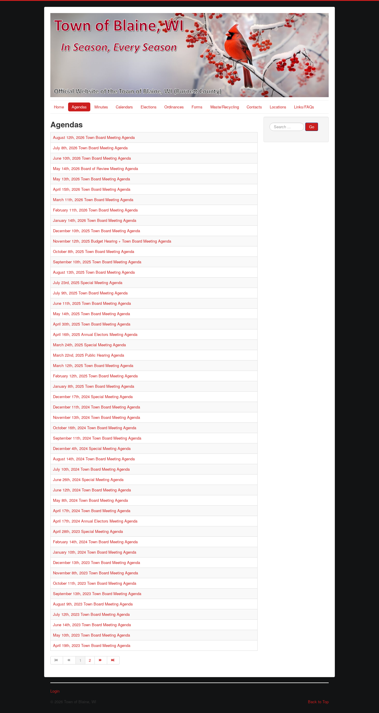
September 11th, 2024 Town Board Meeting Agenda (97, 438)
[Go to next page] (101, 660)
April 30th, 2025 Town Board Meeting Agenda (91, 324)
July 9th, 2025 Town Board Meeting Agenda (90, 293)
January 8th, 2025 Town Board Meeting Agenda (93, 386)
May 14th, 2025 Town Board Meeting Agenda (91, 313)
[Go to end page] (113, 660)
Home (59, 107)
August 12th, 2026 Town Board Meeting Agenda (94, 137)
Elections (149, 107)
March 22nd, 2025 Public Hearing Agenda (88, 355)
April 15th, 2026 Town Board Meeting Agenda (91, 189)
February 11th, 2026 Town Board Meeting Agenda (95, 210)
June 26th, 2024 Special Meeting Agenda (88, 479)
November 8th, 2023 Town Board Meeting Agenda (95, 573)
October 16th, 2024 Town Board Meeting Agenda (94, 427)
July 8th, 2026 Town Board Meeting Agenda (90, 147)
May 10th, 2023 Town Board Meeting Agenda (91, 635)
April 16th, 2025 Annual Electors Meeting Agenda (95, 334)
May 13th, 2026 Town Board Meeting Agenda (91, 179)
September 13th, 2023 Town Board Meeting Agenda (97, 593)
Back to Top (318, 701)
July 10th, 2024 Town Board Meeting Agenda (91, 469)
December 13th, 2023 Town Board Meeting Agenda (96, 562)
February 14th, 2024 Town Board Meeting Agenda (95, 541)
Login (55, 691)
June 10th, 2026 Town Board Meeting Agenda (92, 158)
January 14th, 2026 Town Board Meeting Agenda (94, 220)
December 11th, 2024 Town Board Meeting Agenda (96, 407)
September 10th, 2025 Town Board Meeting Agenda (97, 262)
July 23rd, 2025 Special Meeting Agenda (87, 282)
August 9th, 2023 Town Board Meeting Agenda (93, 604)
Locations (278, 107)
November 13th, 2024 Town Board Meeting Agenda (96, 417)
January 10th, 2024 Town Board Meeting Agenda (94, 552)
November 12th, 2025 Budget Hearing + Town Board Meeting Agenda (112, 241)
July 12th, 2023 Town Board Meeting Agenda (91, 614)
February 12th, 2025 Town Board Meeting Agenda (95, 376)
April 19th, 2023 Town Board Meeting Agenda (91, 645)
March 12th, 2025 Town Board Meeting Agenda (93, 365)
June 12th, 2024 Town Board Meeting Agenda (92, 490)
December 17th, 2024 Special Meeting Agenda (93, 396)
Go (311, 126)
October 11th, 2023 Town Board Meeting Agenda (94, 583)
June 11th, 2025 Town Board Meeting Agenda (92, 303)
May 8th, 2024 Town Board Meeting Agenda (90, 500)
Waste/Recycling (224, 107)
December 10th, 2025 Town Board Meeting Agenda (96, 230)
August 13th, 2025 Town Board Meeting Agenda (94, 272)
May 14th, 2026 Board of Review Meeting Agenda (95, 168)
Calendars (124, 107)
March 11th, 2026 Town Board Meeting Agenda (93, 199)
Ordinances (174, 107)
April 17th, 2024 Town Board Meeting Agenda (91, 510)
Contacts (254, 107)
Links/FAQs (304, 107)
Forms (197, 107)
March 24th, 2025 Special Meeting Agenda (89, 344)
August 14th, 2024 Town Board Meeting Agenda (94, 459)
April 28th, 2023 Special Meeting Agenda (88, 531)
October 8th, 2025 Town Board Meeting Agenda (93, 251)
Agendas (79, 107)
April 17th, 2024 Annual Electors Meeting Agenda (95, 521)
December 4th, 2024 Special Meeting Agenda (92, 448)
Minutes (101, 107)
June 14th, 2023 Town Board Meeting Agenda (92, 624)
